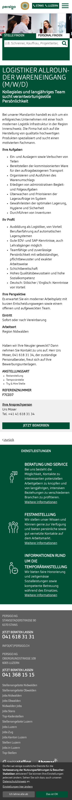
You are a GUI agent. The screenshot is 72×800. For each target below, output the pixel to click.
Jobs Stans (8, 711)
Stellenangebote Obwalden (19, 690)
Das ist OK (52, 794)
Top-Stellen (9, 753)
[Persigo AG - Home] (8, 6)
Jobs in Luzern (11, 747)
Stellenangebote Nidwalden (19, 685)
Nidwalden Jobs (12, 706)
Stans (39, 6)
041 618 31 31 (18, 637)
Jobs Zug (7, 732)
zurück (8, 440)
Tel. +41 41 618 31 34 (18, 414)
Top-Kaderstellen (13, 716)
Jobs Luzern (9, 727)
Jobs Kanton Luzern (14, 737)
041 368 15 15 (18, 675)
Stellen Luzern (11, 742)
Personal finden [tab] (50, 35)
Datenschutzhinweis (14, 781)
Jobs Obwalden (11, 701)
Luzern (52, 6)
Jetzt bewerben (36, 425)
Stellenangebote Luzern (17, 721)
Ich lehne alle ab (18, 794)
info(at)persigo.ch (16, 646)
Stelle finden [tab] (14, 35)
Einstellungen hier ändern (18, 786)
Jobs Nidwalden (12, 695)
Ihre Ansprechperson (17, 404)
